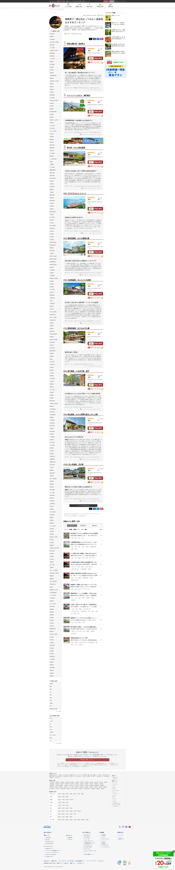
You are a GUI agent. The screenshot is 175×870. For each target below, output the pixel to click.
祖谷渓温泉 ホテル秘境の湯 (78, 238)
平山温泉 (52, 648)
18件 (99, 199)
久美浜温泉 (52, 500)
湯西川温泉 (52, 195)
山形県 (78, 793)
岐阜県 (63, 808)
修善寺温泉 (52, 400)
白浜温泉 (52, 542)
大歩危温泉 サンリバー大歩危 (79, 280)
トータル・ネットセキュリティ (52, 852)
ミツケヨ (114, 800)
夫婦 (51, 729)
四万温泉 (52, 206)
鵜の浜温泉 (52, 347)
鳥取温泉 (52, 561)
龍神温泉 (52, 553)
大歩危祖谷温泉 (53, 592)
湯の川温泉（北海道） (54, 42)
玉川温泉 (52, 106)
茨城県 (67, 796)
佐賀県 (63, 819)
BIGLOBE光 (48, 837)
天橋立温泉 (52, 495)
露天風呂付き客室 (53, 708)
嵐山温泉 (52, 498)
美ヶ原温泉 (52, 289)
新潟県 (67, 802)
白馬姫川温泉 (53, 320)
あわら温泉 (52, 389)
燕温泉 (51, 359)
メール (120, 837)
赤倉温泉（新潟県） (54, 339)
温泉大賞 (70, 837)
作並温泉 (52, 92)
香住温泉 (52, 528)
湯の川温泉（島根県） (54, 573)
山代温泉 (52, 381)
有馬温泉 (52, 520)
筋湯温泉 (52, 662)
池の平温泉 (52, 342)
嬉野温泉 (52, 612)
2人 (50, 723)
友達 (51, 718)
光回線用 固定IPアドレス (89, 843)
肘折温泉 (52, 142)
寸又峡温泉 (52, 436)
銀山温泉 (52, 117)
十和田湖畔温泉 (53, 75)
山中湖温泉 (52, 275)
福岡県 (59, 819)
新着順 (70, 529)
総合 (86, 529)
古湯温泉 (52, 617)
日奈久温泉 (52, 645)
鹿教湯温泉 (52, 295)
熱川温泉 (52, 448)
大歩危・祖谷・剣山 (77, 33)
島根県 (63, 813)
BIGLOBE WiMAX (49, 843)
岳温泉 (51, 161)
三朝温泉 (52, 556)
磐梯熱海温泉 (53, 170)
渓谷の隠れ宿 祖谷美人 (76, 44)
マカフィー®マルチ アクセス (90, 851)
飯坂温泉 (52, 156)
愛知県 (67, 808)
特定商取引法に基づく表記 (49, 863)
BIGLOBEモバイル (50, 841)
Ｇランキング (115, 784)
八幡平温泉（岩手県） (54, 81)
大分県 (74, 819)
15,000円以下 (80, 644)
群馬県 (63, 796)
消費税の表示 (54, 861)
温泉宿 (51, 683)
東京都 (67, 799)
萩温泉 (51, 587)
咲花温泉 (52, 353)
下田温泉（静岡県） (54, 403)
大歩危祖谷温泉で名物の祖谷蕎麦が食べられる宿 (83, 364)
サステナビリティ (105, 839)
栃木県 (59, 796)
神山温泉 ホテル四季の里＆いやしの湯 (83, 414)
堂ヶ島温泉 (52, 442)
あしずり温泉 (53, 603)
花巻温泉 (52, 83)
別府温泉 (52, 653)
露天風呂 (88, 597)
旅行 (51, 706)
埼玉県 (59, 799)
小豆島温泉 (52, 598)
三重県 (71, 808)
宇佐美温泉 (52, 423)
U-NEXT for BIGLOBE (51, 854)
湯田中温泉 (52, 331)
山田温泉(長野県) (53, 334)
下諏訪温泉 (52, 303)
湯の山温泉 (52, 489)
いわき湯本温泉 (53, 158)
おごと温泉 (52, 492)
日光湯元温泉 (53, 178)
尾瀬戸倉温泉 (53, 211)
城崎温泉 (52, 517)
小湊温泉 (52, 236)
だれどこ (114, 785)
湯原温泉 (52, 575)
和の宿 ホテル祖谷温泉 (76, 147)
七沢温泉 (52, 253)
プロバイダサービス (88, 841)
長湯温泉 (52, 664)
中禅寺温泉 (52, 186)
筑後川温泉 (52, 606)
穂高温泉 (52, 328)
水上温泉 (52, 222)
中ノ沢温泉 (52, 167)
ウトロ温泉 (52, 47)
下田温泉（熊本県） (54, 634)
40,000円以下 (73, 633)
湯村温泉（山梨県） (54, 278)
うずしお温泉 (53, 525)
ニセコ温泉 (52, 58)
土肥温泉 (52, 439)
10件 (99, 376)
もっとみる (58, 711)
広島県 (71, 813)
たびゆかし (114, 801)
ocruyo (113, 787)
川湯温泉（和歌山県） (54, 548)
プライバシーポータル (91, 861)
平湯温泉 (52, 453)
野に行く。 (114, 796)
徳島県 (87, 546)
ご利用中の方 (120, 832)
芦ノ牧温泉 (52, 153)
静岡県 (59, 808)
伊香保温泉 (52, 200)
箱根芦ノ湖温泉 (53, 256)
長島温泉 (52, 486)
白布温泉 (52, 133)
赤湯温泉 (52, 122)
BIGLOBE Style (105, 845)
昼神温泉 (52, 322)
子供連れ (52, 732)
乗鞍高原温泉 (53, 314)
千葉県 (63, 799)
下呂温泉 (52, 450)
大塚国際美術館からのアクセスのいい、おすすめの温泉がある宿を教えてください (90, 132)
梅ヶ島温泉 (52, 425)
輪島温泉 (52, 386)
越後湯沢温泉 (53, 350)
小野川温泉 (52, 128)
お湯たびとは (115, 777)
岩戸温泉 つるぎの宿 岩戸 (78, 371)
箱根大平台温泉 (53, 259)
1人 (50, 740)
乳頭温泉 (52, 103)
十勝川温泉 (52, 39)
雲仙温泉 (52, 620)
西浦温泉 (52, 470)
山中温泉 (52, 372)
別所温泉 (52, 325)
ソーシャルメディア (106, 847)
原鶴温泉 (52, 609)
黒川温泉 (52, 625)
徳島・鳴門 (67, 33)
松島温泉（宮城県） (54, 100)
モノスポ (114, 795)
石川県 (63, 805)
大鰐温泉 (52, 69)
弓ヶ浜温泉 (52, 445)
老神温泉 (52, 208)
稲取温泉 (52, 417)
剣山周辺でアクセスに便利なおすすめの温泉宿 (83, 407)
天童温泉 (52, 136)
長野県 (63, 802)
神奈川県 (71, 799)
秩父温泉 (52, 231)
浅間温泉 (52, 286)
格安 (51, 694)
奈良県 (74, 810)
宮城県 (71, 793)
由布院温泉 (52, 656)
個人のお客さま (47, 832)
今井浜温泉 (52, 420)
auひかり (48, 839)
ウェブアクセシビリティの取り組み (66, 861)
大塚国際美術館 (93, 546)
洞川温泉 (52, 539)
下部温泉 (52, 272)
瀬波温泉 (52, 356)
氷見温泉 (52, 367)
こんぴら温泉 (53, 595)
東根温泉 (52, 139)
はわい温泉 (52, 564)
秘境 (51, 686)
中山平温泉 (52, 97)
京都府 (63, 810)
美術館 (51, 703)
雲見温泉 (52, 434)
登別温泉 (52, 36)
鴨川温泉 (52, 233)
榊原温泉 (52, 484)
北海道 (59, 793)
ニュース (103, 841)
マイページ (119, 1)
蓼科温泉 (52, 306)
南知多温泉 (52, 473)
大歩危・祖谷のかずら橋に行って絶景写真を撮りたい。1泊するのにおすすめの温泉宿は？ (92, 320)
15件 (99, 334)
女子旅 (84, 622)
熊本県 (71, 819)
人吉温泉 (52, 642)
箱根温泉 (52, 247)
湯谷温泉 (52, 475)
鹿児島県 (83, 819)
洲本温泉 (52, 534)
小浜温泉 (52, 623)
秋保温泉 (52, 89)
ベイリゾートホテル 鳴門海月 (78, 95)
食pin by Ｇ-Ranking (116, 804)
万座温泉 (52, 203)
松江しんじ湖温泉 (53, 570)
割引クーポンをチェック (97, 62)
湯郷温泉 (52, 578)
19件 (99, 154)
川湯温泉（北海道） (54, 50)
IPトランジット (87, 849)
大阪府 (67, 810)
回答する (106, 1)
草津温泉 (52, 197)
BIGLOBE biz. (87, 835)
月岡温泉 (52, 336)
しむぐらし (70, 839)
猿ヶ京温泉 (52, 217)
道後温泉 (52, 600)
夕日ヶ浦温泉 (53, 511)
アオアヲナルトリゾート (77, 193)
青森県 (63, 793)
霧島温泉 (52, 675)
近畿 (75, 546)
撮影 (51, 689)
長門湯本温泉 (53, 584)
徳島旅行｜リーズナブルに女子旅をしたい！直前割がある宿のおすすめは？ (89, 230)
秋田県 (74, 793)
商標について (73, 863)
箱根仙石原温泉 (53, 264)
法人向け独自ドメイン (89, 854)
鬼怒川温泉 (52, 175)
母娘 (51, 726)
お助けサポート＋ (49, 848)
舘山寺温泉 (52, 431)
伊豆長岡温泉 (53, 414)
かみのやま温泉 (53, 131)
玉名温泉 (52, 637)
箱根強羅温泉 (53, 261)
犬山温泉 (52, 467)
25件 (99, 50)
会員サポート (121, 839)
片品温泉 (52, 214)
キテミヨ (114, 792)
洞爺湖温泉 (52, 56)
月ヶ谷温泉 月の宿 (75, 464)
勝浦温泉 (52, 545)
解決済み (94, 525)
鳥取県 (59, 813)
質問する (112, 1)
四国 (79, 546)
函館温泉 (52, 61)
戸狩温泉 (52, 309)
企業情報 (102, 832)
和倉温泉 (52, 370)
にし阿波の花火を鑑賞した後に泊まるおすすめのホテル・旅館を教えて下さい (89, 186)
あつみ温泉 (52, 125)
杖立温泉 (52, 639)
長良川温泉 (52, 464)
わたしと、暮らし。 (116, 790)
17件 (99, 244)
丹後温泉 (52, 509)
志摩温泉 (52, 481)
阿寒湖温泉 (52, 44)
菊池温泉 (52, 631)
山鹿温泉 (52, 650)
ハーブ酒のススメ (116, 806)
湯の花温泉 (52, 514)
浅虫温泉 (52, 67)
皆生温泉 (52, 559)
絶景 (51, 697)
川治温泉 (52, 183)
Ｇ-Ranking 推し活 (116, 803)
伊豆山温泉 (52, 411)
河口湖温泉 (52, 270)
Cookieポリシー (101, 861)
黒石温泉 (52, 72)
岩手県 (67, 793)
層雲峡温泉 (52, 53)
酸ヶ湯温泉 (52, 64)
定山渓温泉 (52, 33)
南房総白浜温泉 (53, 242)
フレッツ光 (86, 839)
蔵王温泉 (52, 114)
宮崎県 (78, 819)
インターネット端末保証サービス (53, 850)
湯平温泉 (52, 670)
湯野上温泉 (52, 172)
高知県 (71, 816)
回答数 (74, 529)
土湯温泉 (52, 164)
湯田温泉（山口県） (54, 589)
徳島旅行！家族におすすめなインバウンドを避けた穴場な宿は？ (86, 456)
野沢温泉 (52, 281)
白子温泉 (52, 239)
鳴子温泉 (52, 86)
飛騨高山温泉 (53, 461)
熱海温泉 (52, 395)
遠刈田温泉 (52, 94)
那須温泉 (52, 189)
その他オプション (49, 856)
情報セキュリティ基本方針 (62, 863)
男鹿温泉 (52, 108)
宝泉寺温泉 (52, 667)
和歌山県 (79, 810)
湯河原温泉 (52, 250)
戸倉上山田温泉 (53, 311)
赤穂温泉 (52, 523)
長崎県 (67, 819)
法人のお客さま (86, 832)
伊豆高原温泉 (53, 409)
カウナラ (114, 798)
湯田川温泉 (52, 145)
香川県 (63, 816)
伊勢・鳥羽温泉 (53, 478)
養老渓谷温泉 (53, 245)
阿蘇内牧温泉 (53, 628)
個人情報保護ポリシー (80, 861)
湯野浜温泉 (52, 147)
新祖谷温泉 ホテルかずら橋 (78, 328)
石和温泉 (52, 267)
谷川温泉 (52, 220)
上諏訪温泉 (52, 297)
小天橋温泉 (52, 503)
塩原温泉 (52, 181)
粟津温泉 (52, 375)
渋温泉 (51, 300)
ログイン (124, 1)
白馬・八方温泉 (53, 317)
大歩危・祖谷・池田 (75, 611)
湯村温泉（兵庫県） (54, 537)
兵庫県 (83, 546)
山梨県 (59, 802)
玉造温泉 (52, 567)
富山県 (59, 805)
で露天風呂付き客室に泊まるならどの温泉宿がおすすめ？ (86, 87)
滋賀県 (59, 810)
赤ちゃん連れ (53, 735)
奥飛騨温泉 (52, 459)
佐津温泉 (52, 531)
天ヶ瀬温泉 (52, 659)
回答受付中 (83, 525)
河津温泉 (52, 428)
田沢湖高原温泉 (53, 111)
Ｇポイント (114, 782)
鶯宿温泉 (52, 78)
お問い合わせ (46, 861)
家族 (51, 737)
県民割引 (73, 600)
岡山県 (67, 813)
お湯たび (114, 788)
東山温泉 (52, 150)
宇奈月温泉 (52, 364)
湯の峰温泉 (52, 550)
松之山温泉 (52, 361)
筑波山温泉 (52, 228)
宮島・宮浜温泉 (53, 581)
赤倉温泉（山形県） (54, 119)
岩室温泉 (52, 345)
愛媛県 (67, 816)
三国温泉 (52, 392)
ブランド (103, 837)
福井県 (67, 805)
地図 (90, 54)
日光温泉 (52, 192)
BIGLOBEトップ (80, 863)
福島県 (82, 793)
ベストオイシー (115, 793)
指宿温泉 (52, 673)
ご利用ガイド (115, 778)
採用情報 (103, 843)
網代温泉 (52, 406)
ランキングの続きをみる (83, 505)
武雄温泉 (52, 614)
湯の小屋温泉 (53, 225)
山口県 (74, 813)
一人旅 (51, 721)
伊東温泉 (52, 397)
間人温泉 (52, 506)
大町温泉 (52, 292)
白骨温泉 (52, 284)
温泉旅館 (92, 631)
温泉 (51, 700)
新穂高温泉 (52, 456)
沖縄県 (87, 819)
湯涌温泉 (52, 384)
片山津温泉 (52, 378)
